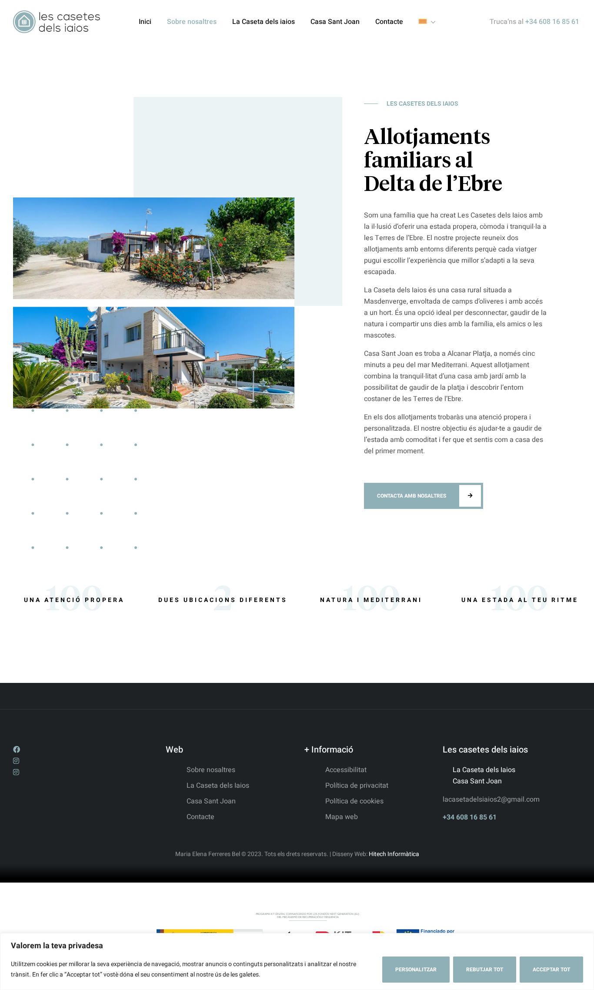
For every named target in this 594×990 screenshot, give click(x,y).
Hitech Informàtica (393, 854)
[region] (297, 961)
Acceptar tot (551, 969)
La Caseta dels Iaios (484, 770)
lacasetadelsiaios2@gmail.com (491, 799)
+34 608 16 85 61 (470, 817)
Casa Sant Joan (477, 781)
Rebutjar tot (484, 969)
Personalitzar (416, 969)
